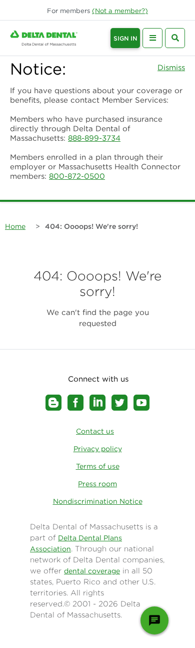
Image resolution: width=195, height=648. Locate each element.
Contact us (95, 431)
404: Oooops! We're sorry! (91, 226)
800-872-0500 (77, 176)
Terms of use (98, 466)
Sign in (125, 38)
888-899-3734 (94, 138)
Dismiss (171, 67)
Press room (97, 483)
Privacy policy (98, 448)
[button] (120, 11)
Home (15, 226)
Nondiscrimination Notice (97, 501)
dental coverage (92, 570)
